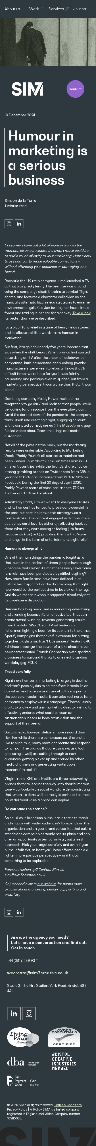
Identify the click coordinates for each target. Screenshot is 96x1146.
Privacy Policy (17, 1109)
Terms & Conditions (68, 1105)
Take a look (81, 313)
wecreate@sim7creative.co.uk (37, 972)
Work (34, 8)
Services (56, 8)
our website (46, 884)
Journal (80, 8)
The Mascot (65, 425)
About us (12, 8)
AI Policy (36, 1109)
